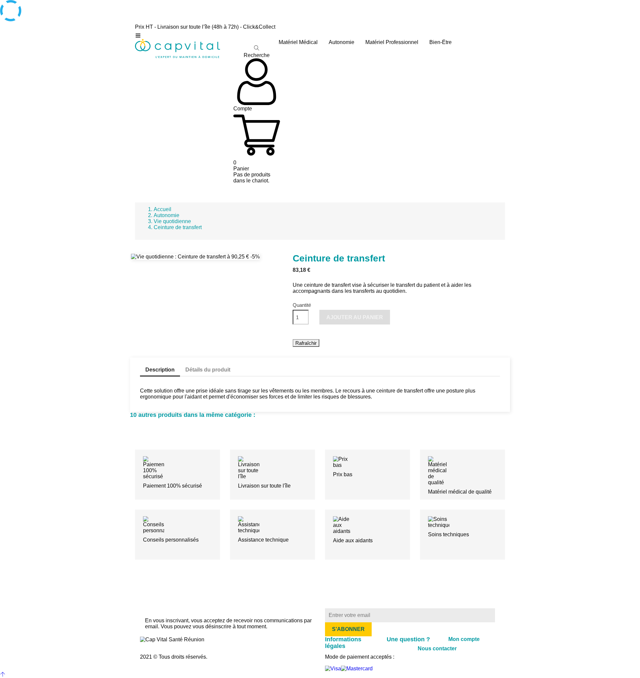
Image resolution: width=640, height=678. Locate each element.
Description (160, 370)
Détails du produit (207, 370)
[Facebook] (236, 642)
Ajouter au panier (354, 317)
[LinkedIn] (242, 642)
